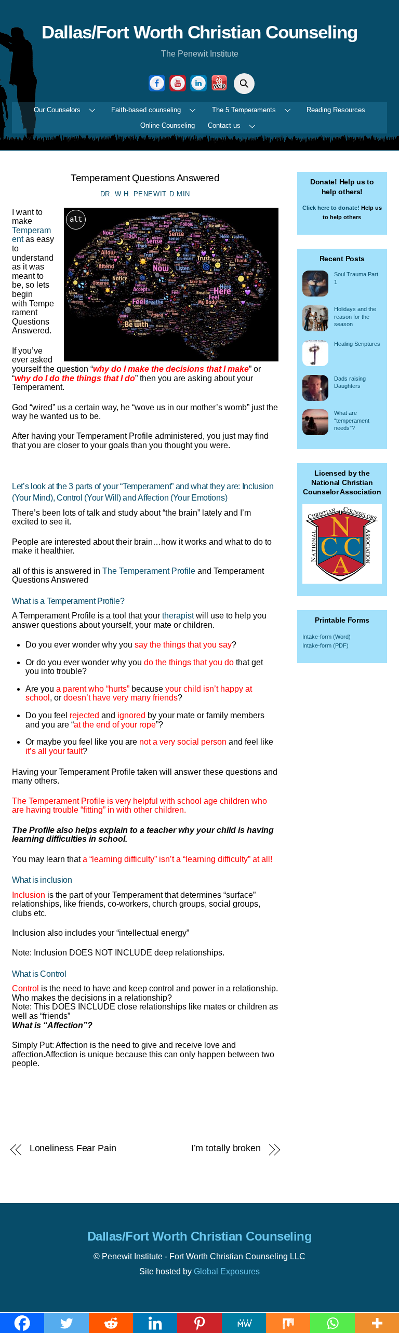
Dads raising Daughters (350, 382)
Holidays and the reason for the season (355, 316)
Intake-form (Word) (326, 637)
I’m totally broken (226, 1148)
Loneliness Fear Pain (73, 1148)
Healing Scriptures (357, 344)
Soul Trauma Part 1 (356, 278)
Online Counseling (167, 125)
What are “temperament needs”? (351, 420)
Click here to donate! (331, 208)
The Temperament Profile (148, 571)
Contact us (224, 125)
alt (76, 219)
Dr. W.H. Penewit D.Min (145, 194)
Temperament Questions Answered (145, 177)
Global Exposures (227, 1271)
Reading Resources (336, 110)
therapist (178, 615)
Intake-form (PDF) (325, 645)
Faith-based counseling (146, 110)
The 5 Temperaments (244, 110)
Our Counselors (57, 110)
